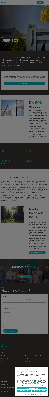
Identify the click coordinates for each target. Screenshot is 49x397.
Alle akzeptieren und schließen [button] (32, 388)
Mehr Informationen (25, 394)
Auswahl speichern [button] (24, 390)
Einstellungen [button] (26, 383)
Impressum (40, 394)
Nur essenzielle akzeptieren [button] (39, 390)
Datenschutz (33, 394)
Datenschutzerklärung (31, 382)
